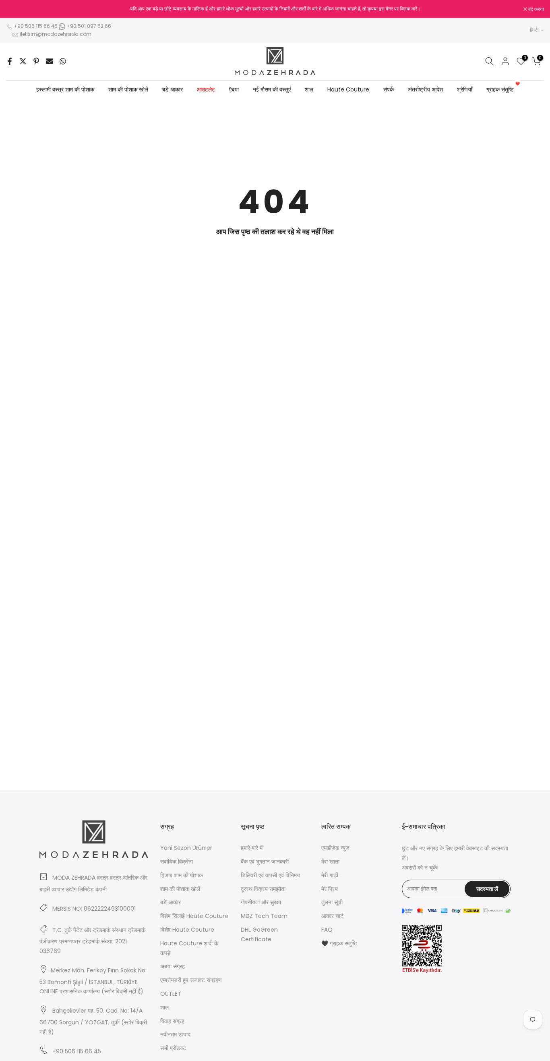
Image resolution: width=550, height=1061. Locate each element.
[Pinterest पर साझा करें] (36, 61)
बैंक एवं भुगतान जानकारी (265, 862)
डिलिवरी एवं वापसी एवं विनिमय (270, 875)
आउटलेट (206, 89)
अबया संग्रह (172, 966)
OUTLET (170, 994)
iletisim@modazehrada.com (55, 34)
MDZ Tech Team (264, 916)
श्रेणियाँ (464, 89)
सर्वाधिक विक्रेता (176, 862)
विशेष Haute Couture (187, 930)
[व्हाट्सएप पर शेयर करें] (62, 61)
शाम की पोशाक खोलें (128, 89)
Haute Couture (348, 89)
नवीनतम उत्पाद (175, 1034)
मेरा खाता (330, 862)
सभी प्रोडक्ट (173, 1048)
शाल (309, 89)
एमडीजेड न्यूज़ (335, 848)
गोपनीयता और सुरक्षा (261, 902)
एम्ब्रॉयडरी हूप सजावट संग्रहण (191, 980)
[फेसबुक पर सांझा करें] (9, 61)
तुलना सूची (332, 902)
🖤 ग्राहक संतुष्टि (339, 943)
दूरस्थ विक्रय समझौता (263, 889)
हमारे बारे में (252, 848)
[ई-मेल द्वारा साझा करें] (49, 61)
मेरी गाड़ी (329, 875)
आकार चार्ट (332, 916)
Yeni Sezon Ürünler (186, 848)
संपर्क (388, 89)
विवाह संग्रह (172, 1021)
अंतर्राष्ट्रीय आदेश (425, 89)
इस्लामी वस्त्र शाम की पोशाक (65, 89)
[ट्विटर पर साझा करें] (23, 61)
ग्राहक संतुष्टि (503, 89)
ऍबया (234, 89)
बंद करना (18, 9)
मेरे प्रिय (329, 889)
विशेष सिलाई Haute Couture (194, 916)
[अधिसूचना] (275, 9)
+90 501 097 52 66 (88, 26)
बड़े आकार (172, 89)
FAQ (327, 930)
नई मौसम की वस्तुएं (272, 89)
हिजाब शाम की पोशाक (181, 875)
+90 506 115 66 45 (36, 26)
